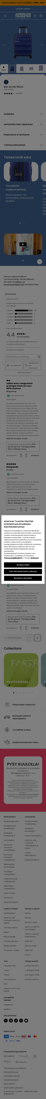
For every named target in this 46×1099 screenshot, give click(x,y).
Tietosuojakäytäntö (13, 558)
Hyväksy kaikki (23, 565)
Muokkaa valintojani (23, 578)
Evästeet (35, 558)
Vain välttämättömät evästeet (23, 571)
